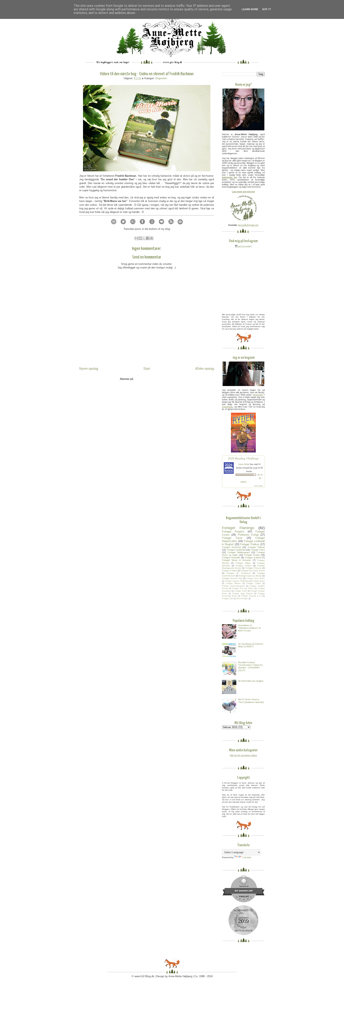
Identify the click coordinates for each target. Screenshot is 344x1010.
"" (258, 395)
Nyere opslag (88, 368)
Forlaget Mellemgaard (238, 552)
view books (258, 485)
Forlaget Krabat (252, 555)
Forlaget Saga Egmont (242, 594)
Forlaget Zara (227, 599)
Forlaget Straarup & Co (251, 596)
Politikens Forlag (248, 534)
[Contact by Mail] (180, 225)
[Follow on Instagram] (113, 225)
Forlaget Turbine (244, 565)
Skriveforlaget (242, 599)
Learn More (250, 9)
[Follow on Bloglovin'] (161, 225)
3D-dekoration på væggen (250, 681)
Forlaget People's (233, 531)
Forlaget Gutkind (253, 557)
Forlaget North (241, 591)
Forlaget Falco (258, 550)
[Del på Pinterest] (151, 238)
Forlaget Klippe (243, 563)
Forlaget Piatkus (249, 544)
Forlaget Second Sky (232, 578)
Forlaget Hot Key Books (243, 588)
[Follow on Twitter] (123, 225)
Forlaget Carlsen (229, 570)
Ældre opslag (204, 368)
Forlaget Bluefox (233, 583)
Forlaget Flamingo (238, 528)
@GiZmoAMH (244, 246)
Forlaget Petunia (253, 568)
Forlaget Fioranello (231, 557)
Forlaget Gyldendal (236, 550)
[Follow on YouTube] (133, 225)
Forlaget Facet (232, 537)
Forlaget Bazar (258, 581)
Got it (266, 9)
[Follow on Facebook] (142, 225)
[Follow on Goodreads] (152, 225)
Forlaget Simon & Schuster (236, 560)
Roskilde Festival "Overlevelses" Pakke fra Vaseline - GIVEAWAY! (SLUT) (250, 666)
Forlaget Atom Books (255, 578)
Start (146, 368)
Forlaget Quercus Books (250, 576)
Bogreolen (161, 78)
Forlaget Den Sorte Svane (253, 570)
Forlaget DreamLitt (231, 547)
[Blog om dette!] (140, 238)
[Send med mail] (136, 238)
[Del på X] (144, 238)
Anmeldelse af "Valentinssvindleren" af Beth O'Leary (249, 628)
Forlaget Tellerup (256, 547)
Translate (246, 857)
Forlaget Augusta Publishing (236, 581)
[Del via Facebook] (148, 238)
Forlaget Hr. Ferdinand (238, 573)
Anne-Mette (243, 464)
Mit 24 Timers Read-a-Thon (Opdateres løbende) (251, 700)
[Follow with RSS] (171, 225)
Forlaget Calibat (253, 583)
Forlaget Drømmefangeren (233, 586)
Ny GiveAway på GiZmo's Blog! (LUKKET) (250, 645)
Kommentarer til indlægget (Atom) (154, 378)
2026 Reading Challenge (243, 458)
